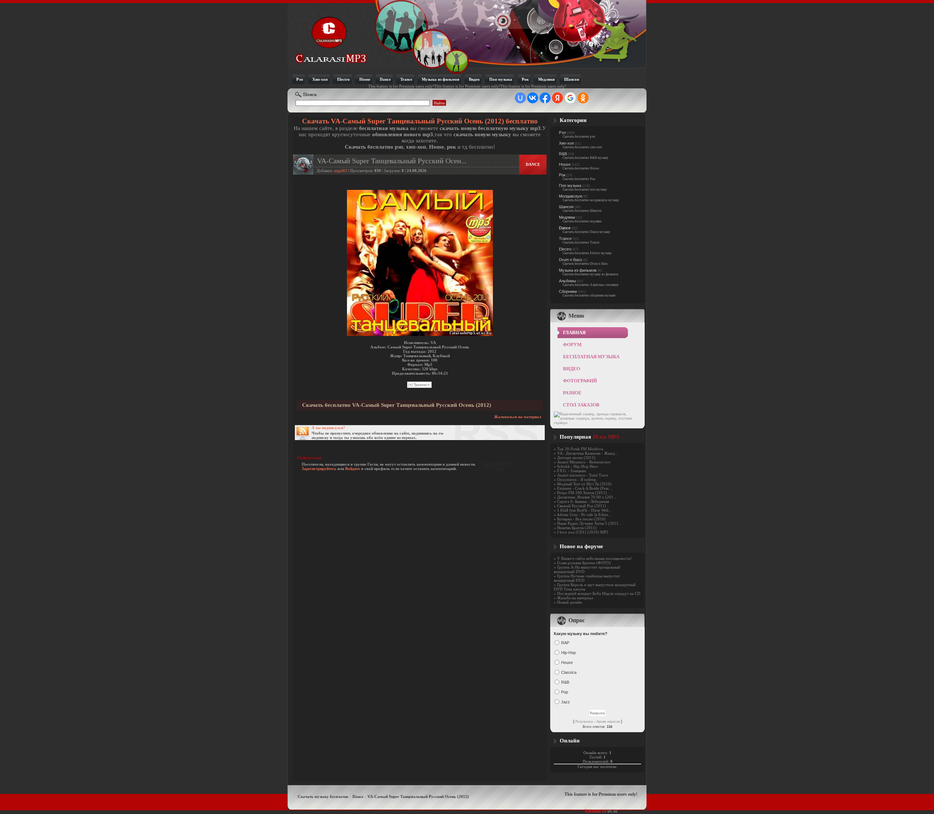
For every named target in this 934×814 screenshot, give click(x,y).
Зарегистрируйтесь (319, 468)
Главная (574, 332)
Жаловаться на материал (517, 416)
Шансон (566, 207)
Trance (565, 238)
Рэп (562, 132)
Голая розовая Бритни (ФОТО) (584, 563)
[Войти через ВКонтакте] (532, 97)
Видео (571, 368)
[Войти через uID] (520, 97)
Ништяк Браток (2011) (577, 528)
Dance (565, 228)
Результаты (584, 721)
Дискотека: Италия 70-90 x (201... (587, 497)
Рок (562, 175)
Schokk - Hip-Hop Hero (577, 466)
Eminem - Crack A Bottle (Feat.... (585, 488)
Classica (568, 672)
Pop (564, 692)
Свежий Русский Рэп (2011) (581, 506)
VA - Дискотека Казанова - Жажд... (587, 453)
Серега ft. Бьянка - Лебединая (583, 501)
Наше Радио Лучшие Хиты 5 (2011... (589, 523)
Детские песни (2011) (576, 457)
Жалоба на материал (575, 598)
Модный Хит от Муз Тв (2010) (584, 484)
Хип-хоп (566, 143)
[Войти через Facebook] (545, 97)
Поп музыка (570, 185)
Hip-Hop (568, 652)
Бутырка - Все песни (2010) (581, 519)
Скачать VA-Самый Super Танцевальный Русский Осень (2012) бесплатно (420, 121)
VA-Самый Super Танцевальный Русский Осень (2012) (418, 796)
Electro (565, 249)
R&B (563, 154)
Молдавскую (570, 196)
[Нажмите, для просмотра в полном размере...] (420, 334)
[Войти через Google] (570, 98)
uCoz (612, 811)
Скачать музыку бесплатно (323, 796)
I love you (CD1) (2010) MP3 (582, 532)
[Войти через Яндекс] (557, 97)
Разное (572, 392)
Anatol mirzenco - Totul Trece (582, 475)
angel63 (340, 170)
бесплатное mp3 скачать (331, 39)
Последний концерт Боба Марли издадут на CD (598, 593)
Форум (572, 344)
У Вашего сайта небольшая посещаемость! (594, 558)
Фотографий (580, 380)
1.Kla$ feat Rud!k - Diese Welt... (584, 510)
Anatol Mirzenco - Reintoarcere (583, 462)
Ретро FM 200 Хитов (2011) (582, 492)
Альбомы (567, 281)
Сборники (568, 291)
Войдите (352, 468)
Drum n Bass (570, 259)
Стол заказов (581, 405)
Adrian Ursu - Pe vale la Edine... (584, 514)
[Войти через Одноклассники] (583, 97)
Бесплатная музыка (591, 356)
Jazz (565, 702)
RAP (565, 643)
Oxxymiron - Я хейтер (576, 479)
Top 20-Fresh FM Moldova (580, 449)
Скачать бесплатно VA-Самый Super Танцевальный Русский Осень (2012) (396, 405)
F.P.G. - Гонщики (571, 471)
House (565, 164)
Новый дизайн (569, 602)
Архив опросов (608, 721)
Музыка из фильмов (578, 270)
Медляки (567, 217)
